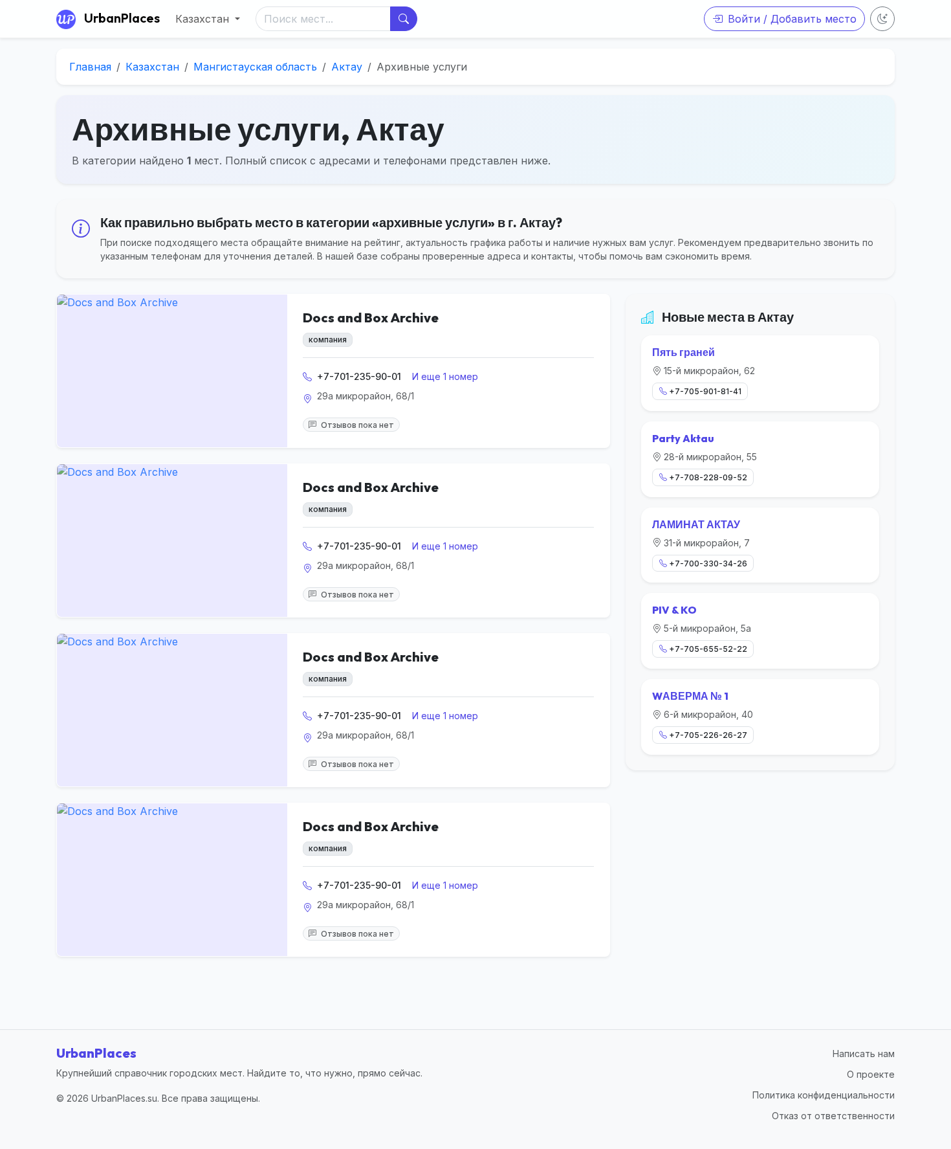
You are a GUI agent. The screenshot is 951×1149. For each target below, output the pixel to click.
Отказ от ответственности (833, 1115)
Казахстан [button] (203, 18)
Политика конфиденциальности (823, 1094)
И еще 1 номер (445, 376)
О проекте (871, 1074)
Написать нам (864, 1053)
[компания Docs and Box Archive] (172, 371)
